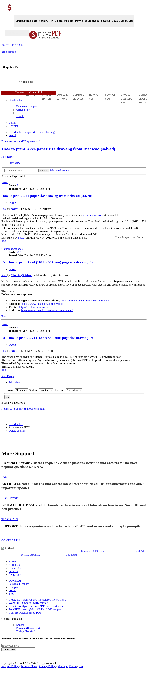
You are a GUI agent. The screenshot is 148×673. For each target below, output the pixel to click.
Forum (12, 590)
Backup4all (87, 551)
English (20, 624)
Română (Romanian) (28, 628)
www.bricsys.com (92, 215)
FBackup (100, 551)
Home (12, 561)
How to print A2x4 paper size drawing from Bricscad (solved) (58, 149)
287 (19, 252)
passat (4, 182)
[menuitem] (23, 109)
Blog (11, 593)
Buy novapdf (31, 141)
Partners (13, 571)
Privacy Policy (47, 666)
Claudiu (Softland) (12, 248)
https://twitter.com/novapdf (34, 307)
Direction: (60, 389)
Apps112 (35, 554)
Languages (15, 574)
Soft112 (25, 554)
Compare (14, 587)
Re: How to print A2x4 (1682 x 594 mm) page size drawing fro (47, 262)
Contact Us (15, 568)
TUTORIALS (9, 519)
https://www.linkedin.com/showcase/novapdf (47, 310)
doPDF (140, 551)
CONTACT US (10, 540)
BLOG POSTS (10, 498)
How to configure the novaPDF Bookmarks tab (36, 606)
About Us (14, 564)
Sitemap (63, 666)
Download (15, 580)
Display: (9, 389)
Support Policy (10, 666)
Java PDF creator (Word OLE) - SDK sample (35, 609)
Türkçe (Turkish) (25, 631)
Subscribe (9, 649)
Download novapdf (12, 141)
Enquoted (71, 554)
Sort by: (34, 389)
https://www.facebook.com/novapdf (42, 303)
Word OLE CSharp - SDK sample (28, 602)
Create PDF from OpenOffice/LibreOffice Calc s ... (38, 599)
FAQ (4, 476)
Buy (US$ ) (16, 33)
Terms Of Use (29, 666)
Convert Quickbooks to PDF (25, 612)
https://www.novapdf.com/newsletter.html (85, 300)
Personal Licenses (19, 583)
